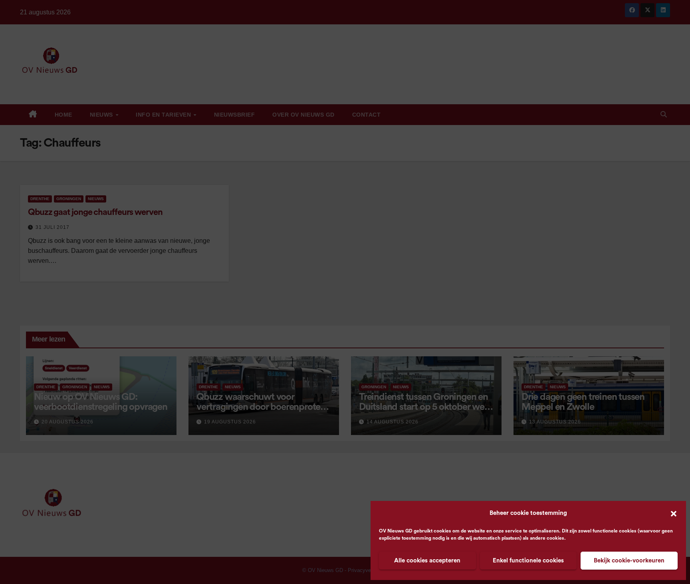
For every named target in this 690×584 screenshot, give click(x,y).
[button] (674, 513)
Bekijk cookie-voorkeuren (629, 561)
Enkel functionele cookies (528, 561)
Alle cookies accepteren (427, 561)
